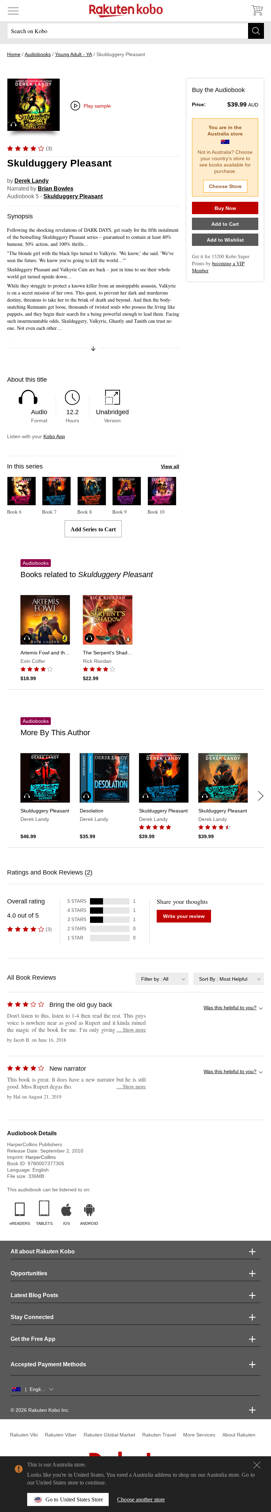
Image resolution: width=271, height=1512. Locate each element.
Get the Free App (33, 1339)
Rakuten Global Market (109, 1435)
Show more (131, 1029)
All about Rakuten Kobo (43, 1251)
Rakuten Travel (159, 1435)
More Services (199, 1435)
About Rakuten (238, 1435)
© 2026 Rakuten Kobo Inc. (40, 1410)
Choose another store (141, 1499)
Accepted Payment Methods (48, 1364)
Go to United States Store (74, 1499)
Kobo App (54, 436)
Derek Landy (31, 181)
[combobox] (162, 979)
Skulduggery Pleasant (73, 196)
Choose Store (225, 186)
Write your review (184, 916)
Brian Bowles (55, 189)
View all (170, 466)
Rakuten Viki (24, 1435)
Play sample (97, 106)
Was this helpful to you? (230, 1007)
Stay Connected (32, 1317)
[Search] (256, 31)
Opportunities (29, 1273)
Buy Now (225, 208)
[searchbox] (135, 31)
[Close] (256, 1465)
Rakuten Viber (61, 1435)
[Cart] (257, 10)
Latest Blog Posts (34, 1295)
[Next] (261, 796)
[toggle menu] (13, 10)
